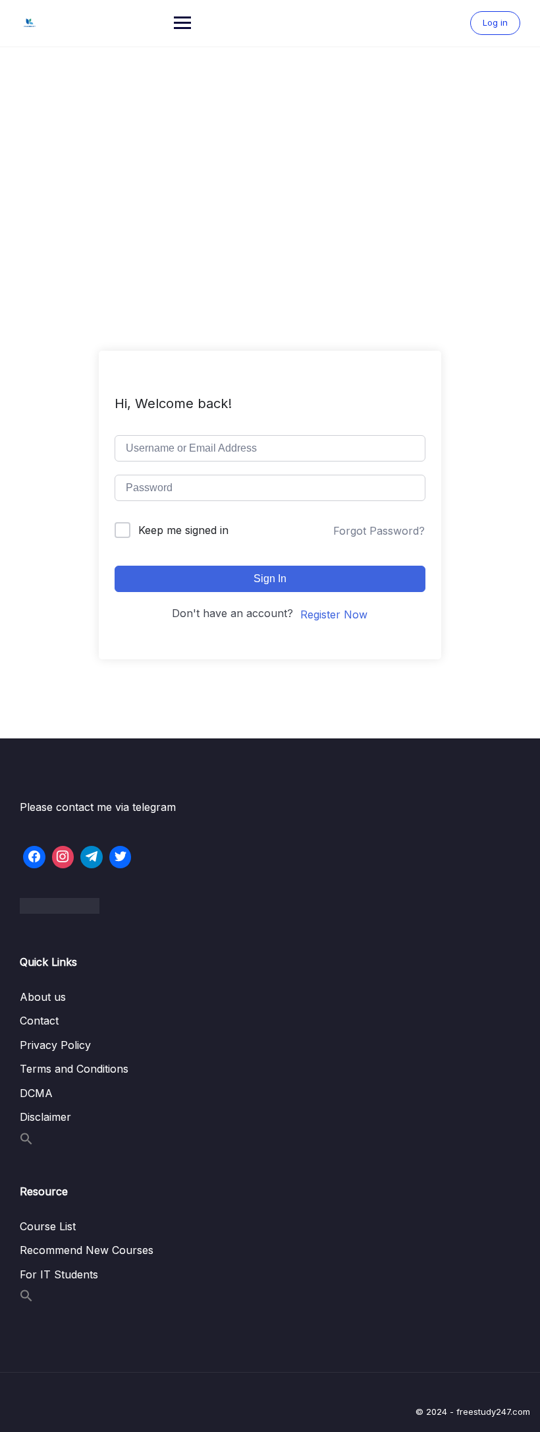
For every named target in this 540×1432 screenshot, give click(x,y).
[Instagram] (63, 857)
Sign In (270, 578)
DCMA (36, 1093)
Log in (495, 22)
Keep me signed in (183, 530)
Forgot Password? (379, 530)
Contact (39, 1020)
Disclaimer (45, 1116)
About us (43, 996)
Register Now (333, 614)
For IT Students (59, 1274)
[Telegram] (91, 857)
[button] (26, 1141)
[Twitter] (120, 857)
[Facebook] (34, 857)
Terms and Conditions (74, 1068)
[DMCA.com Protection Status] (270, 906)
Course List (48, 1226)
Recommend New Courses (86, 1250)
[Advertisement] (270, 146)
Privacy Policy (55, 1045)
